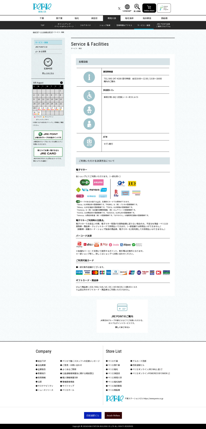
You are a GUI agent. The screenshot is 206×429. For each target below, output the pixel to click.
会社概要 (42, 365)
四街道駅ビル (138, 365)
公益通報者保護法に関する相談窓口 (78, 373)
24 (39, 108)
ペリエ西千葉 (114, 365)
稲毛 (77, 18)
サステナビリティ (45, 385)
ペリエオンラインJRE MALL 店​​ (146, 369)
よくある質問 (40, 51)
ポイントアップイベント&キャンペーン (64, 25)
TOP (43, 25)
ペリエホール (68, 390)
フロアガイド (85, 25)
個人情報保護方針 (70, 377)
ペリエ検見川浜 (115, 377)
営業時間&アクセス (124, 25)
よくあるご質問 (69, 369)
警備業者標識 (68, 381)
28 (56, 108)
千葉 (42, 18)
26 (48, 108)
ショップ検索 (104, 25)
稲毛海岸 (129, 18)
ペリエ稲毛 (113, 369)
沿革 (40, 381)
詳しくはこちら (48, 73)
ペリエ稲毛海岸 (115, 381)
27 (52, 108)
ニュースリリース (45, 390)
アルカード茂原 (139, 361)
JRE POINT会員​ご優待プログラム (163, 25)
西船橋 (164, 18)
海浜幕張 (147, 18)
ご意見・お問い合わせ (72, 365)
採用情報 (42, 377)
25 (43, 108)
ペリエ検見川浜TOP (46, 32)
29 (61, 108)
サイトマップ (68, 385)
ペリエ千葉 (113, 361)
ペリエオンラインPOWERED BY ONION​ (150, 373)
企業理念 (42, 369)
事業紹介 (42, 373)
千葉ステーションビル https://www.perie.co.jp (144, 398)
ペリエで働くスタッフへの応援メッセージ (81, 361)
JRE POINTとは (41, 47)
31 (39, 112)
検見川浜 (112, 18)
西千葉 (59, 18)
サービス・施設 (143, 25)
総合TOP (36, 32)
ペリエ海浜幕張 (115, 385)
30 (34, 112)
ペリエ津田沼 (114, 373)
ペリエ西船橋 (114, 390)
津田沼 (94, 18)
